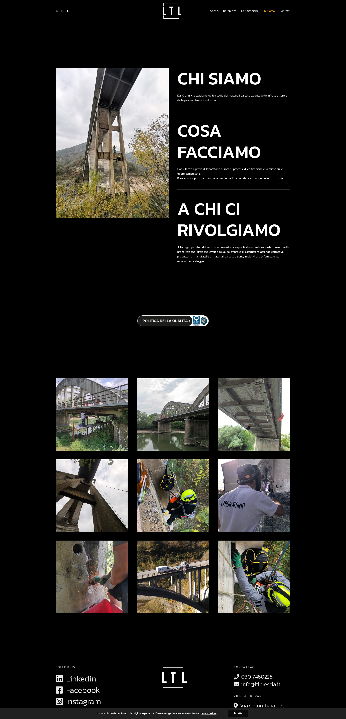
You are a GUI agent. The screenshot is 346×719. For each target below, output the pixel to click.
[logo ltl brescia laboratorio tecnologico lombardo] (171, 11)
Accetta (238, 713)
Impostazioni (208, 713)
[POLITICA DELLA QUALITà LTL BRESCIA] (173, 321)
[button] (220, 11)
